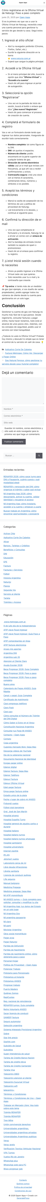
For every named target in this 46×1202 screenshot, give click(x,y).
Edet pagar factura (12, 787)
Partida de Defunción (14, 946)
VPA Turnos (9, 1153)
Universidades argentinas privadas (20, 1132)
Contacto (23, 1180)
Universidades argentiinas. (16, 1128)
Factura (7, 566)
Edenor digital (10, 767)
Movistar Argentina (12, 930)
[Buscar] (39, 455)
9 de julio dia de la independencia (20, 626)
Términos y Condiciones (15, 1094)
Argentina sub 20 (12, 657)
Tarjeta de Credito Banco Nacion (19, 1058)
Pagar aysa (9, 938)
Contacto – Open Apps (14, 735)
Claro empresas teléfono (15, 703)
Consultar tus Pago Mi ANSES (18, 731)
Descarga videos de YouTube (17, 751)
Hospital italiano (11, 831)
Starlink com (9, 1041)
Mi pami (7, 925)
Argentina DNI (10, 653)
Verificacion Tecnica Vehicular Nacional (22, 1148)
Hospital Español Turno (14, 819)
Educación (8, 558)
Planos (7, 586)
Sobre (6, 1033)
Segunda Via (10, 590)
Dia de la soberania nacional (17, 755)
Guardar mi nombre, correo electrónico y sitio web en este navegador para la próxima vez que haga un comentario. (23, 431)
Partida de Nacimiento (14, 950)
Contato (7, 739)
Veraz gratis (9, 1144)
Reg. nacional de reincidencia (17, 1001)
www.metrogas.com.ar (15, 622)
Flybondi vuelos (11, 803)
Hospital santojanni (13, 843)
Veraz (6, 1140)
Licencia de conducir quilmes (17, 875)
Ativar (6, 541)
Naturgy (7, 582)
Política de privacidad (23, 1187)
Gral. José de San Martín (15, 811)
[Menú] (44, 3)
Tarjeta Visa (9, 1070)
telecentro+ (9, 1090)
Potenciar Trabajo (12, 969)
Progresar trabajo (12, 985)
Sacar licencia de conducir (16, 1013)
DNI (5, 554)
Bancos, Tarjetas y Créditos (17, 545)
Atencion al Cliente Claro (15, 661)
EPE (5, 562)
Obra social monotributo (15, 934)
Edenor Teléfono (11, 775)
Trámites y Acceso (12, 602)
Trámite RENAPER (12, 1112)
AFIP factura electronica (15, 645)
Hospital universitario (13, 847)
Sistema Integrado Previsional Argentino (23, 1029)
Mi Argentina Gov (12, 913)
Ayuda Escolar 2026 (13, 665)
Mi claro (7, 921)
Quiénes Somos (11, 993)
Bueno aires (9, 684)
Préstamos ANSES (12, 981)
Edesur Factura (11, 779)
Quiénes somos (23, 1184)
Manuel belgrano (11, 883)
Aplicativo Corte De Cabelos (18, 349)
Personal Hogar (11, 961)
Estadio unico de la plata (15, 795)
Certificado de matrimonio (16, 699)
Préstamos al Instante (14, 977)
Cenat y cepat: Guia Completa (18, 695)
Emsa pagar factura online (16, 791)
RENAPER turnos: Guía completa (19, 1005)
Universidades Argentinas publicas (20, 1136)
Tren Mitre (8, 1120)
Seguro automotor (12, 1021)
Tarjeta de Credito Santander (17, 1066)
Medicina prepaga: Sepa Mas (17, 891)
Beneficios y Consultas (14, 550)
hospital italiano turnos (14, 835)
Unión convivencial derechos (17, 1124)
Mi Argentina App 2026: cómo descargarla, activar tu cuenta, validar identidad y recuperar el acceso (21, 496)
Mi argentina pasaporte (15, 917)
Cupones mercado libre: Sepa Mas (20, 747)
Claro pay (8, 711)
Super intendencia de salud (17, 1054)
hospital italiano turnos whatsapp (19, 839)
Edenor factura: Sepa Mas (16, 771)
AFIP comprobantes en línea (17, 641)
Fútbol (6, 574)
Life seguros (9, 879)
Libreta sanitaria (11, 871)
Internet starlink (11, 851)
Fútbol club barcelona (14, 807)
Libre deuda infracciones (15, 867)
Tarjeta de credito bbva (15, 1062)
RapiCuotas (9, 997)
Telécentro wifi (10, 1086)
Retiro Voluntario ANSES (15, 1009)
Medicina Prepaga (12, 887)
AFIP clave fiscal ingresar (15, 630)
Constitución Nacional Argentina (19, 727)
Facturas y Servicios (13, 570)
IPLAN (7, 855)
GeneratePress (23, 1198)
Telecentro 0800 (11, 1074)
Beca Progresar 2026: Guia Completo (21, 669)
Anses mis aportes (12, 649)
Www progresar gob (13, 1169)
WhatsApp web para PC (15, 1165)
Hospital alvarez (11, 815)
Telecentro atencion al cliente (17, 1078)
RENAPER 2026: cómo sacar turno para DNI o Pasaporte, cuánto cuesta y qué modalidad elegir (22, 479)
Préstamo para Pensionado (16, 973)
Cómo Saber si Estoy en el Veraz (19, 723)
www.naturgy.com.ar (21, 58)
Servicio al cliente (12, 594)
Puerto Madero (11, 989)
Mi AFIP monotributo (13, 895)
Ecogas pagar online (13, 763)
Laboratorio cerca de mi (15, 863)
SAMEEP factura (11, 1017)
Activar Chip (9, 533)
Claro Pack (9, 707)
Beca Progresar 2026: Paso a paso (20, 673)
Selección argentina (13, 1025)
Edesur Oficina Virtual (14, 783)
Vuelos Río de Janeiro (14, 1157)
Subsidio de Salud (12, 1046)
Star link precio (11, 1037)
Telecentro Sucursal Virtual (16, 1082)
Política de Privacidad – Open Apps (20, 965)
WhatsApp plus (11, 1161)
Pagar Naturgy (10, 942)
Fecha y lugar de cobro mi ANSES (19, 799)
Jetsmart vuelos (11, 859)
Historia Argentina (12, 578)
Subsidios (8, 1050)
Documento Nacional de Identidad (20, 759)
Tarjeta (7, 598)
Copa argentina (11, 743)
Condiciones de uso (23, 1191)
